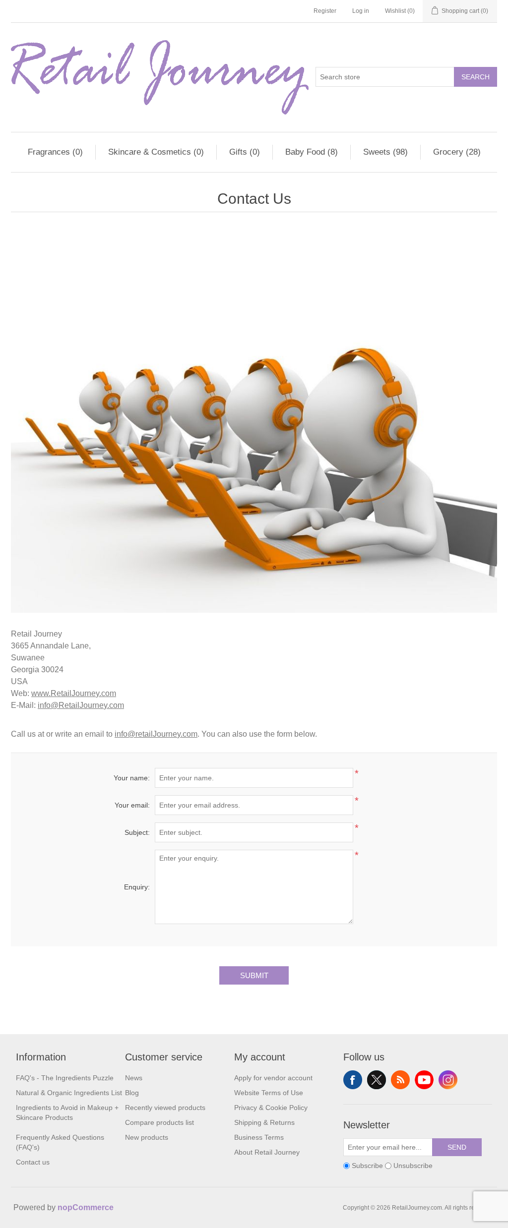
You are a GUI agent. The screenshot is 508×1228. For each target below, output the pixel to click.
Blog (132, 1093)
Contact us (33, 1162)
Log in (360, 10)
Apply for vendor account (273, 1078)
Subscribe (367, 1166)
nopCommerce (86, 1207)
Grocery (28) (457, 152)
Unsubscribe (413, 1166)
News (133, 1078)
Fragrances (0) (55, 152)
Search (475, 77)
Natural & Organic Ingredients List (69, 1093)
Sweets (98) (385, 152)
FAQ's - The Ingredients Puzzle (65, 1078)
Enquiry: (137, 887)
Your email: (132, 805)
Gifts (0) (244, 152)
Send (456, 1147)
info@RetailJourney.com (81, 705)
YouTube (424, 1079)
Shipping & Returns (264, 1122)
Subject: (137, 832)
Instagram (448, 1079)
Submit (254, 975)
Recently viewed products (165, 1107)
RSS (400, 1079)
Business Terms (259, 1137)
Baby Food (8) (311, 152)
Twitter (376, 1079)
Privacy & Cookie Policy (271, 1107)
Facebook (352, 1079)
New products (146, 1137)
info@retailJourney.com (156, 734)
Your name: (132, 778)
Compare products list (159, 1122)
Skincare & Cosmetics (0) (156, 152)
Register (325, 10)
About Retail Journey (267, 1152)
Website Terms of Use (268, 1093)
